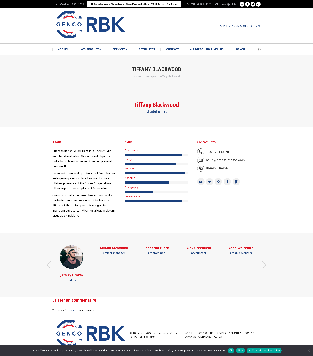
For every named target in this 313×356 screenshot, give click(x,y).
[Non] (308, 350)
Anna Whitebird (240, 248)
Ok (231, 350)
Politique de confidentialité (264, 350)
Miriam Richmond (114, 248)
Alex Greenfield (198, 248)
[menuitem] (63, 49)
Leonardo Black (156, 248)
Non (240, 350)
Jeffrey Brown (71, 275)
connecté (74, 310)
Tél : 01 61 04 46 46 (201, 4)
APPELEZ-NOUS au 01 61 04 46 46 (240, 26)
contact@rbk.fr (227, 4)
